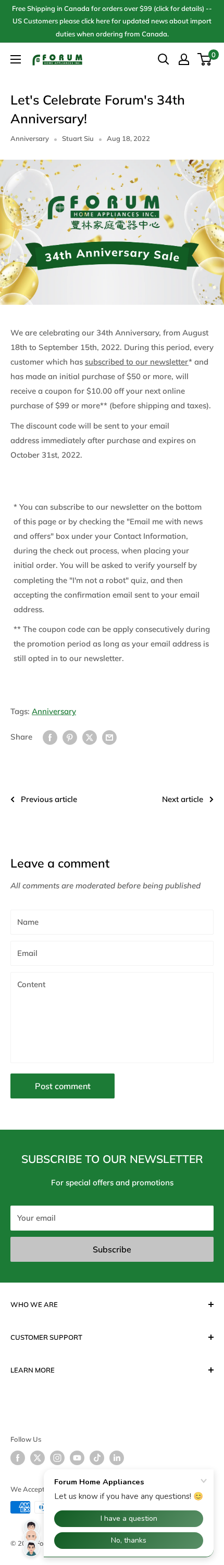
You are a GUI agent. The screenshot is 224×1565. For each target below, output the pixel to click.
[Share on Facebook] (50, 736)
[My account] (184, 59)
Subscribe (112, 1249)
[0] (204, 59)
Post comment (63, 1086)
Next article (182, 799)
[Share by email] (109, 736)
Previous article (49, 799)
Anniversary (29, 138)
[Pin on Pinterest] (70, 736)
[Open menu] (15, 59)
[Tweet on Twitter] (89, 736)
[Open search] (163, 59)
